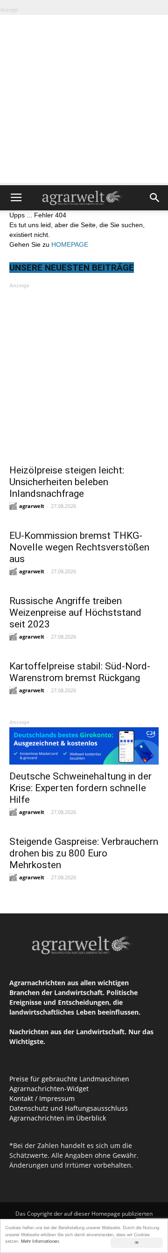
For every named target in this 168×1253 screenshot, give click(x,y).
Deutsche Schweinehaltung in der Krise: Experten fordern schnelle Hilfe (80, 788)
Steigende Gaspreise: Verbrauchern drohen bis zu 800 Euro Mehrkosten (83, 853)
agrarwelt (31, 505)
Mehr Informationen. (40, 1241)
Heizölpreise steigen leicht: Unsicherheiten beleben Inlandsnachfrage (66, 482)
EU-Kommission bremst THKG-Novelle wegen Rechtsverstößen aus (79, 547)
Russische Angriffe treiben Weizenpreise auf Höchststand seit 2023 (75, 612)
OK (137, 1242)
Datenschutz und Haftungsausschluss (68, 1108)
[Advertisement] (84, 99)
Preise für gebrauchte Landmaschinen (69, 1078)
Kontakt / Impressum (42, 1098)
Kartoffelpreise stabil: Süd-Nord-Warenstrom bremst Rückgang (79, 672)
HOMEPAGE (69, 244)
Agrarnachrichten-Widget (49, 1088)
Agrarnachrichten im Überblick (57, 1118)
